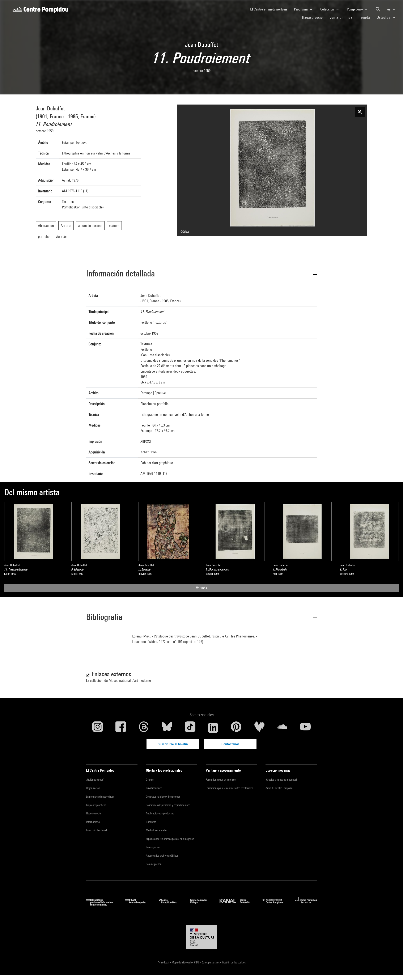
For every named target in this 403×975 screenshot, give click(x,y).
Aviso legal (164, 962)
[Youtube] (305, 727)
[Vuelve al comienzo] (393, 965)
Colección (327, 9)
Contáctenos (230, 744)
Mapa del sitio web (182, 962)
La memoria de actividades (100, 796)
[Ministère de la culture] (201, 937)
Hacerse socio (93, 813)
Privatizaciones (154, 788)
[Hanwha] (306, 904)
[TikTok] (190, 727)
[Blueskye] (166, 727)
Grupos (149, 779)
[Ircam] (138, 904)
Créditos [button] (185, 231)
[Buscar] (378, 9)
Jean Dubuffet (50, 108)
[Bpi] (102, 904)
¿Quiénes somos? (95, 779)
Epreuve (81, 142)
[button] (201, 274)
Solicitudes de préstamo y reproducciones (168, 805)
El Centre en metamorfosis (270, 9)
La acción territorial (96, 830)
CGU (197, 962)
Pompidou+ (355, 9)
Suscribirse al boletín (173, 744)
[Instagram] (97, 727)
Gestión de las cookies (234, 962)
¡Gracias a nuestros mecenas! (281, 779)
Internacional (93, 821)
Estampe (68, 142)
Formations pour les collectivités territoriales (229, 788)
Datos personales (211, 962)
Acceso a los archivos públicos (162, 855)
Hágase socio (314, 17)
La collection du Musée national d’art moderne (118, 680)
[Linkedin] (213, 727)
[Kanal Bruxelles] (238, 904)
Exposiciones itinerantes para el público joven (170, 838)
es (389, 9)
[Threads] (143, 727)
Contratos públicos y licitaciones (163, 796)
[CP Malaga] (201, 904)
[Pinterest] (236, 727)
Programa (301, 9)
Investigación (153, 847)
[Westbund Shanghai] (276, 904)
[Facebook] (120, 727)
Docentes (151, 821)
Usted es (384, 17)
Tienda (366, 17)
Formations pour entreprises (221, 779)
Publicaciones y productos (160, 813)
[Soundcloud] (282, 727)
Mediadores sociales (156, 830)
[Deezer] (259, 727)
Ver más (201, 588)
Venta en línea (341, 17)
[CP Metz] (171, 904)
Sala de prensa (153, 864)
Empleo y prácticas (96, 805)
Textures (146, 344)
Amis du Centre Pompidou (279, 788)
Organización (93, 788)
